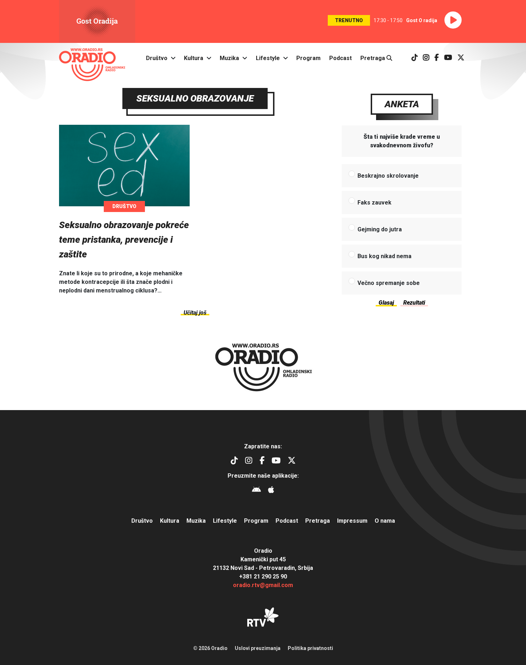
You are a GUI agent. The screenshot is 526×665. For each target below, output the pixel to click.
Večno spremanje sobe (388, 283)
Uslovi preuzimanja (258, 648)
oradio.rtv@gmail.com (263, 585)
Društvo (156, 58)
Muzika (229, 58)
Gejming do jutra (379, 229)
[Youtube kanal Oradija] (448, 58)
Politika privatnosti (310, 648)
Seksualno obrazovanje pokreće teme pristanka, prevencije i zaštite (124, 240)
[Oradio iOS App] (271, 490)
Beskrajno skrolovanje (388, 175)
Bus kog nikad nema (384, 256)
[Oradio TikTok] (414, 58)
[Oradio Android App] (256, 490)
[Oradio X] (461, 58)
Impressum (352, 520)
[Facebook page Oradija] (437, 58)
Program (308, 58)
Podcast (340, 58)
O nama (385, 520)
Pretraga (373, 58)
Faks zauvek (374, 202)
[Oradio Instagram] (426, 58)
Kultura (193, 58)
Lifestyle (268, 58)
